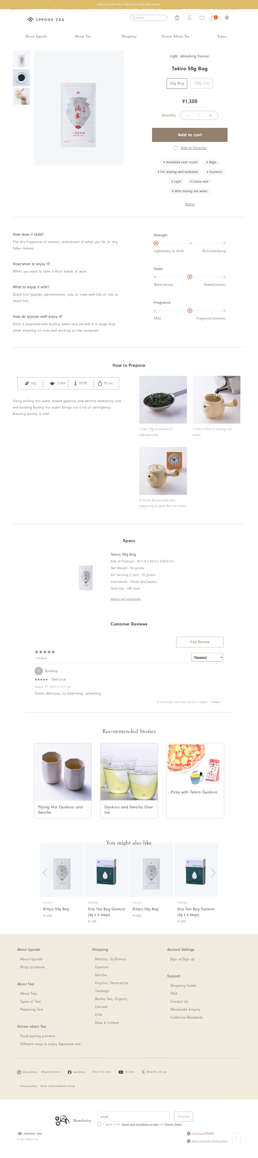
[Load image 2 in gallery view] (21, 77)
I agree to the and (142, 1124)
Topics (222, 36)
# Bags (211, 162)
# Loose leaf (199, 182)
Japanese (198, 1133)
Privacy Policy (173, 1124)
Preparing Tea (31, 1009)
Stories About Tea (175, 36)
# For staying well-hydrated (178, 172)
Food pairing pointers (37, 1036)
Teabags (102, 991)
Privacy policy (28, 1086)
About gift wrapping (126, 599)
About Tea (83, 36)
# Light (176, 182)
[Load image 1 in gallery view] (21, 59)
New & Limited (107, 1023)
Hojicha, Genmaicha (111, 983)
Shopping (129, 36)
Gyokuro (101, 967)
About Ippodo (36, 36)
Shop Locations (32, 967)
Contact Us (179, 1001)
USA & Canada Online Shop (210, 1141)
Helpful (216, 702)
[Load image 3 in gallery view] (21, 96)
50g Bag (177, 83)
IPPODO (45, 20)
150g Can (202, 83)
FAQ (173, 994)
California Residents (186, 1017)
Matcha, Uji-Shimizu (110, 959)
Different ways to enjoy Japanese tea (50, 1044)
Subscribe (184, 1116)
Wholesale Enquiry (185, 1009)
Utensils (101, 1007)
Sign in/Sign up (182, 959)
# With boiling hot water (190, 191)
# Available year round (180, 162)
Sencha (101, 975)
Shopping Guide (183, 986)
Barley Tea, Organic (111, 999)
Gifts (98, 1015)
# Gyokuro (214, 172)
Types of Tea (30, 1001)
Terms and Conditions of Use (57, 1086)
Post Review (199, 642)
